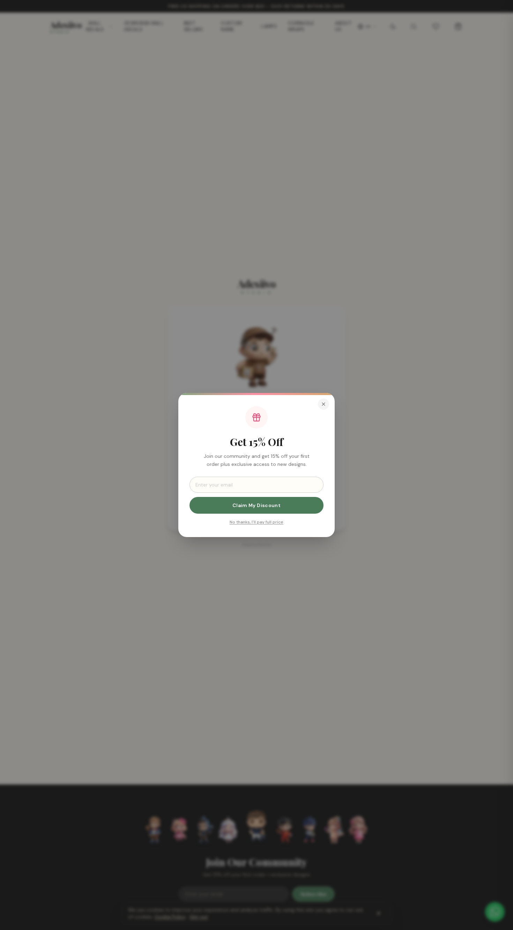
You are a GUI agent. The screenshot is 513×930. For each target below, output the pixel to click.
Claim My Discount (256, 505)
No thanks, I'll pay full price (256, 522)
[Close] (323, 404)
